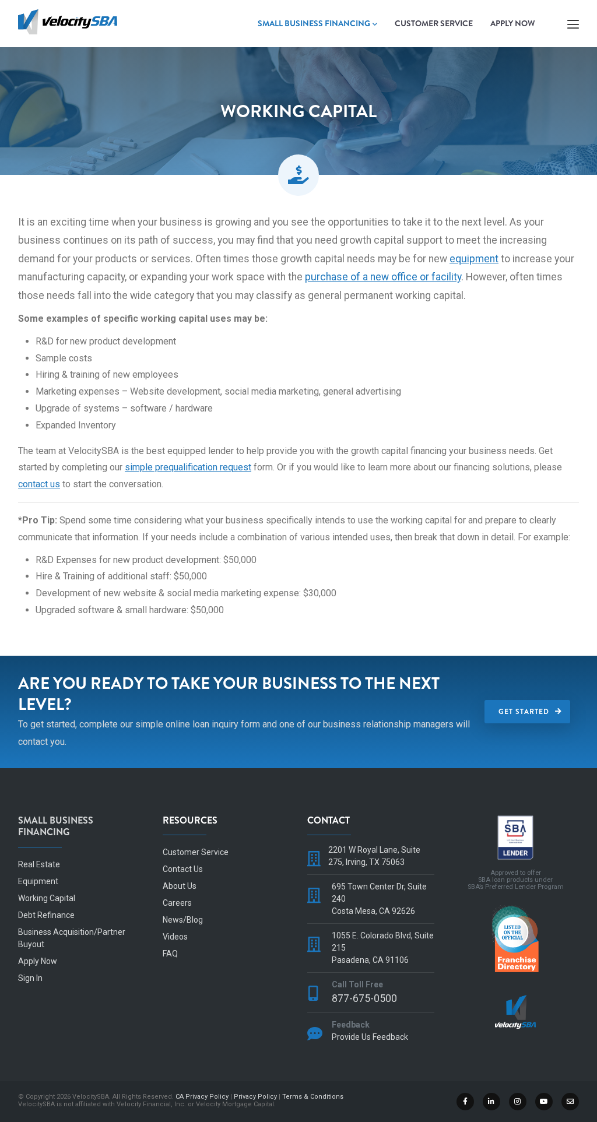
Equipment (38, 881)
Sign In (30, 978)
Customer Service (434, 23)
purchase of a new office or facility (383, 277)
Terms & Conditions (312, 1096)
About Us (179, 886)
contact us (39, 484)
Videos (175, 936)
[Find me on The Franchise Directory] (515, 910)
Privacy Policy (255, 1096)
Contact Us (183, 869)
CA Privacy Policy (202, 1096)
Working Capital (46, 898)
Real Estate (39, 864)
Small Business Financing (314, 23)
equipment (473, 259)
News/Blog (183, 919)
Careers (177, 903)
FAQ (170, 953)
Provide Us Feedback (370, 1037)
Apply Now (512, 23)
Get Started (523, 711)
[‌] (466, 1101)
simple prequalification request (188, 467)
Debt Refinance (46, 915)
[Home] (67, 20)
